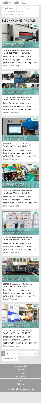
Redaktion (20, 384)
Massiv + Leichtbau (14, 14)
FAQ (20, 380)
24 (34, 353)
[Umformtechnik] (15, 2)
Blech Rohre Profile (14, 11)
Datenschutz (20, 373)
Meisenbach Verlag (20, 366)
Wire (26, 8)
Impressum (21, 369)
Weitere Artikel (10, 358)
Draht (18, 8)
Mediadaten (20, 377)
